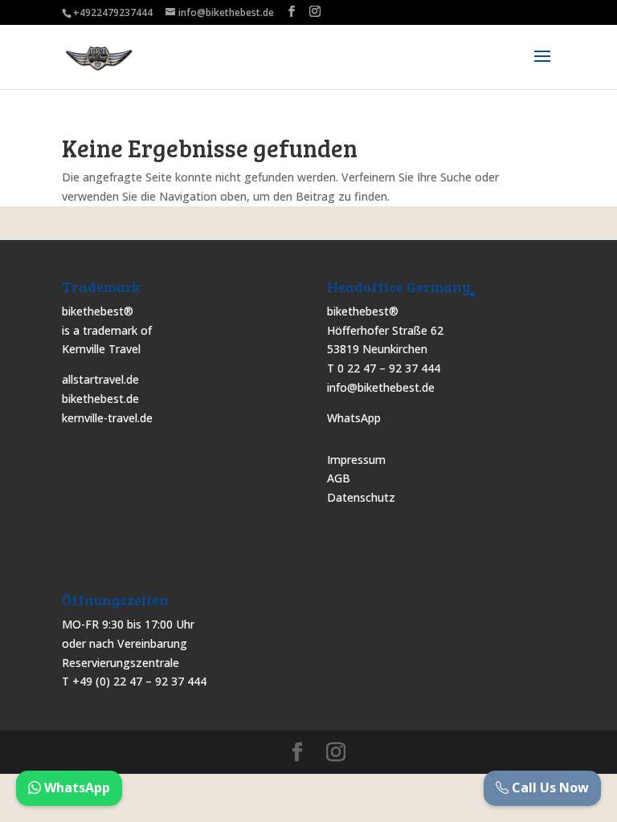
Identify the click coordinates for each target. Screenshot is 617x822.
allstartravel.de (100, 379)
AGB (338, 478)
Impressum (356, 459)
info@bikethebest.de (381, 387)
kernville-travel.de (107, 417)
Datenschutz (361, 497)
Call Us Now (549, 787)
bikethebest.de (100, 398)
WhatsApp (354, 417)
